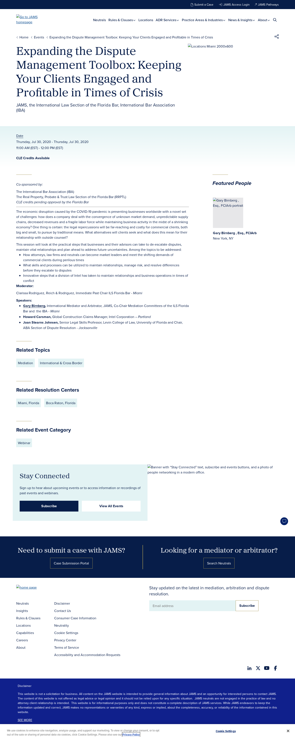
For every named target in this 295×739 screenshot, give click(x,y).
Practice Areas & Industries (203, 19)
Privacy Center (65, 640)
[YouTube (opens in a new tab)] (266, 668)
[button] (276, 37)
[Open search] (275, 20)
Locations (145, 19)
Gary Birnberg (34, 305)
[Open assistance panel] (284, 521)
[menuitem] (99, 19)
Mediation (25, 363)
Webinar (24, 442)
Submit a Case (203, 4)
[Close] (288, 731)
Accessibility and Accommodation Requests (87, 654)
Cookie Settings (66, 632)
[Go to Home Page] (33, 588)
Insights (22, 610)
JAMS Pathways (268, 4)
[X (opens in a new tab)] (258, 668)
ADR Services (166, 19)
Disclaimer (62, 603)
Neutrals (99, 19)
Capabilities (25, 632)
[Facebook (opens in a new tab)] (275, 668)
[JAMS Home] (33, 19)
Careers (22, 640)
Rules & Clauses (121, 19)
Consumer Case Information (75, 618)
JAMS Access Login (236, 4)
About (263, 19)
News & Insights (240, 19)
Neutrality (61, 625)
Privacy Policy (131, 735)
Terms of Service (66, 647)
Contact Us (62, 610)
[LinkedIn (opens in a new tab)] (249, 668)
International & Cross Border (61, 363)
